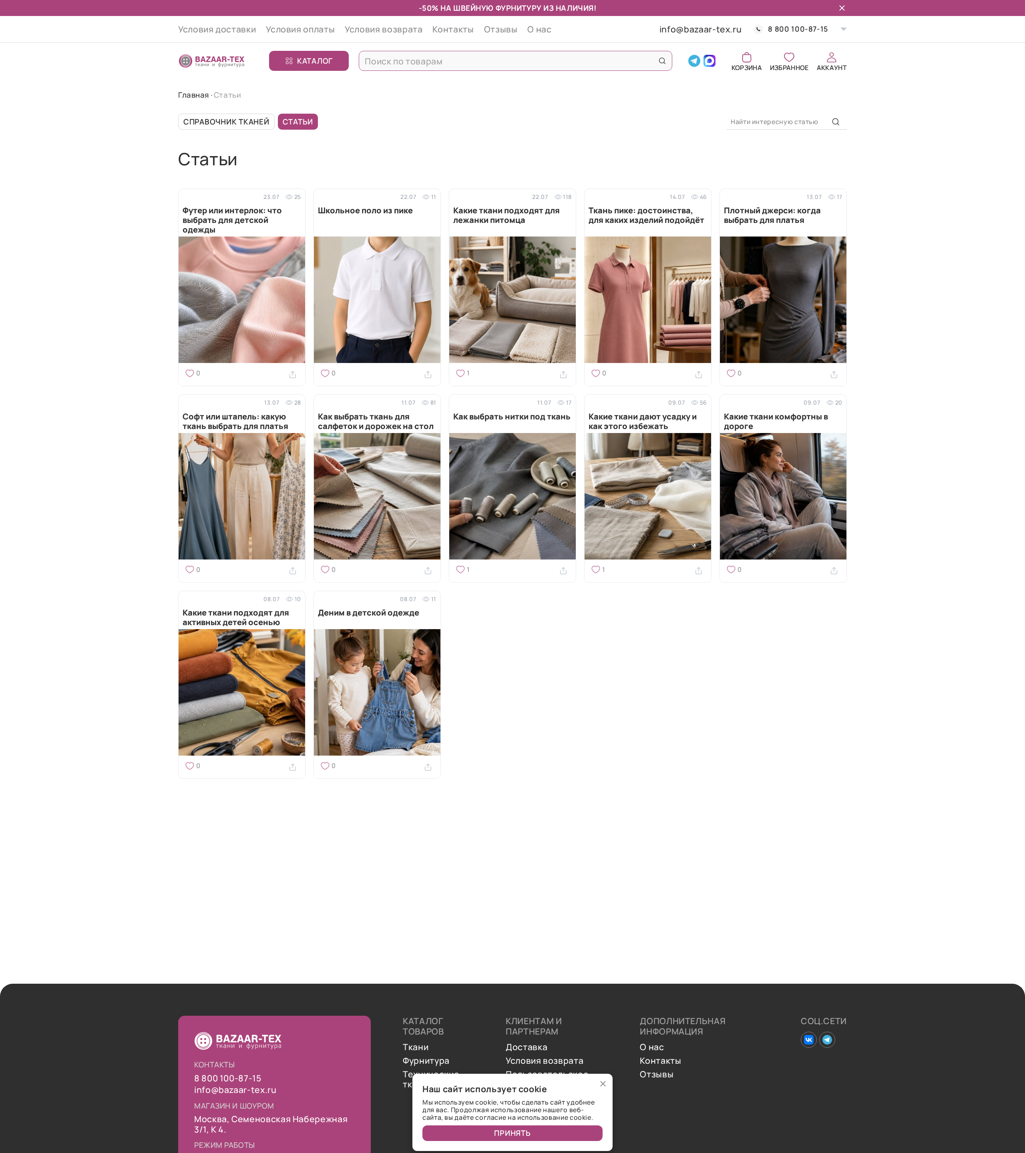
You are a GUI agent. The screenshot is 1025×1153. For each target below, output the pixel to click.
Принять (512, 1133)
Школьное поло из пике (365, 211)
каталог (315, 60)
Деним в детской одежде (368, 613)
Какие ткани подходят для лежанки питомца (506, 215)
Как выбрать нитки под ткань (512, 417)
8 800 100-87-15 (798, 29)
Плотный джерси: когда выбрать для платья (772, 215)
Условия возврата (383, 29)
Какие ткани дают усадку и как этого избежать (643, 421)
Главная (193, 95)
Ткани (415, 1047)
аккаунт (832, 67)
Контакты (453, 29)
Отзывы (501, 29)
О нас (539, 29)
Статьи (298, 121)
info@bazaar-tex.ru (700, 29)
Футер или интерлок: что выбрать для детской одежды (232, 220)
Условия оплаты (300, 29)
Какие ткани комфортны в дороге (776, 421)
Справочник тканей (226, 121)
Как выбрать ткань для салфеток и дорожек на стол (376, 421)
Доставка (526, 1047)
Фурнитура (426, 1060)
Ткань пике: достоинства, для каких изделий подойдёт (646, 215)
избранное (789, 67)
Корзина (747, 67)
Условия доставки (217, 29)
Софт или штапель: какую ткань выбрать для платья (235, 421)
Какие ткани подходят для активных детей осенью (236, 617)
